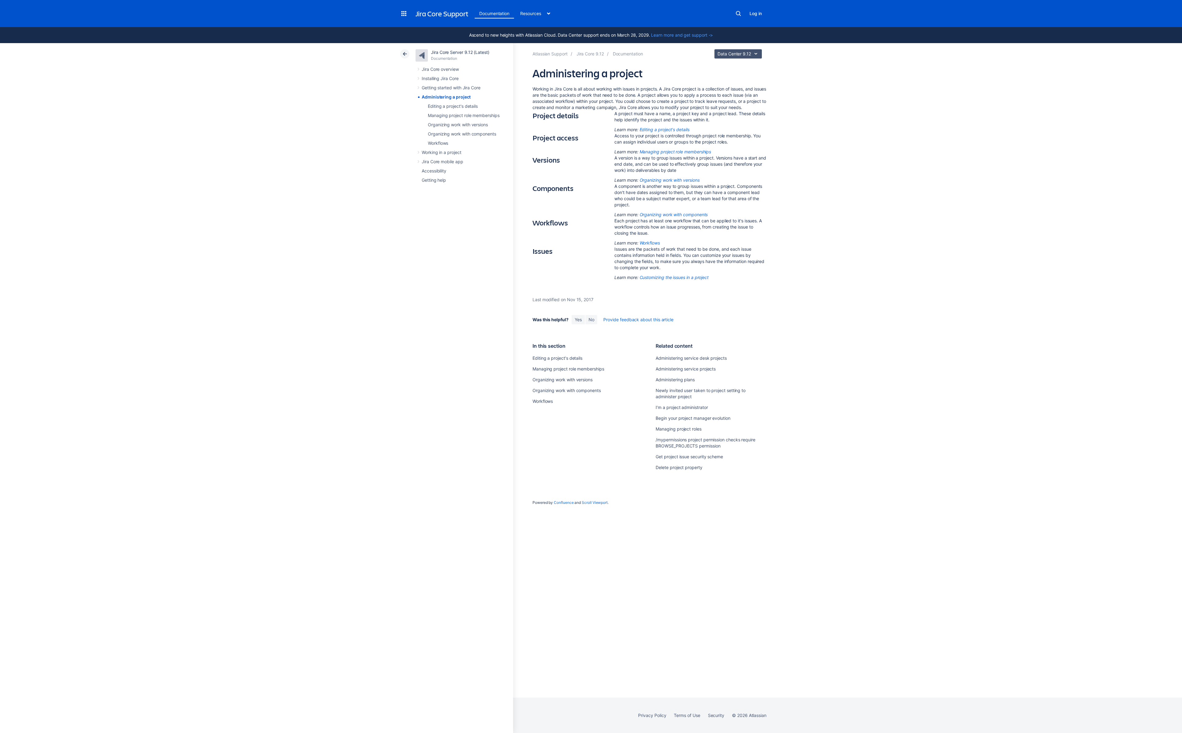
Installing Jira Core (440, 78)
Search (738, 13)
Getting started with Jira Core (451, 87)
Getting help (434, 180)
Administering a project (446, 96)
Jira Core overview (440, 69)
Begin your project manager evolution (693, 418)
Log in (756, 13)
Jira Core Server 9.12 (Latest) (460, 52)
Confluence (563, 502)
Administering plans (675, 379)
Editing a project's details (453, 106)
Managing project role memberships (464, 115)
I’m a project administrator (682, 407)
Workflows (438, 143)
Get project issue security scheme (689, 456)
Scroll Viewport (595, 502)
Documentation (494, 13)
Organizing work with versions (458, 124)
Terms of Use (687, 715)
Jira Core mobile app (442, 161)
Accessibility (434, 170)
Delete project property (679, 467)
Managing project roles (678, 428)
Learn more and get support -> (682, 35)
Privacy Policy (652, 715)
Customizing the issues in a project (674, 277)
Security (716, 715)
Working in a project (441, 152)
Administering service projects (686, 368)
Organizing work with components (462, 133)
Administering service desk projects (691, 358)
